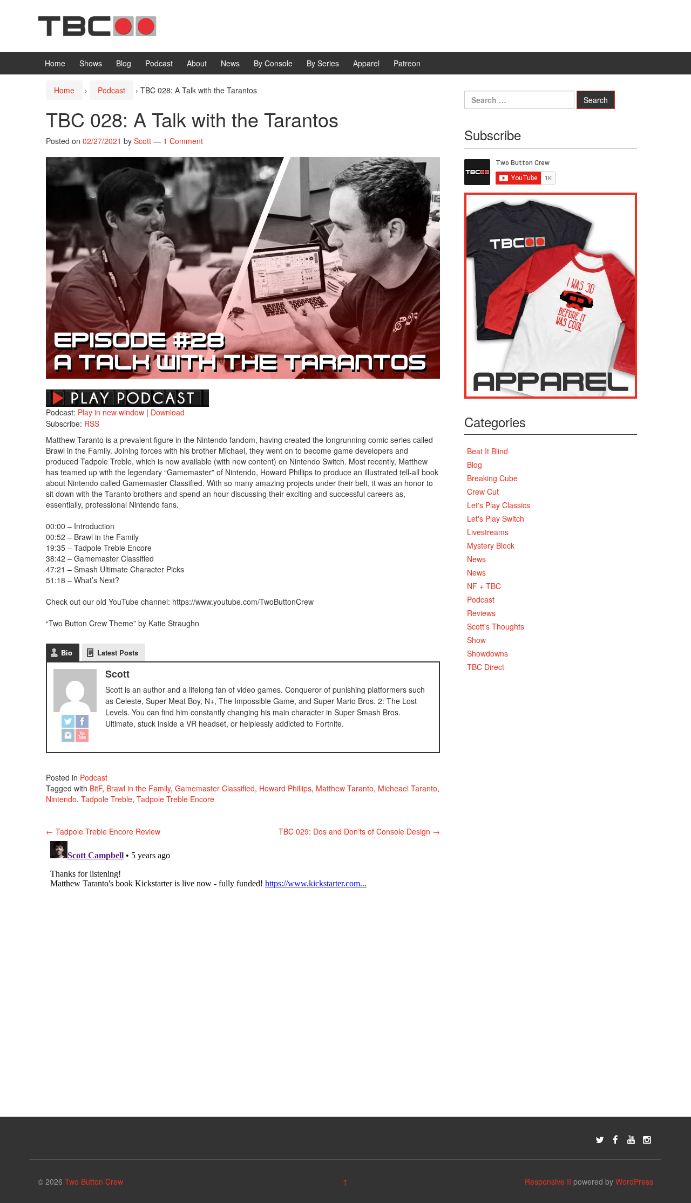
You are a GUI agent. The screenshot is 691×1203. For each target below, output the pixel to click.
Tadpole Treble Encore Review (103, 831)
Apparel (366, 63)
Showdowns (487, 653)
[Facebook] (82, 722)
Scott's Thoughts (495, 626)
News (230, 63)
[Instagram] (68, 736)
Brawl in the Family (138, 788)
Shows (90, 63)
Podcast (159, 63)
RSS (91, 423)
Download (168, 412)
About (197, 63)
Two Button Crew (94, 1181)
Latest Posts (117, 652)
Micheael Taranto (407, 788)
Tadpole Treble (106, 799)
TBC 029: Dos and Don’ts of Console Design (359, 831)
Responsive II (548, 1181)
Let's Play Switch (495, 518)
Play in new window (111, 412)
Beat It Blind (487, 451)
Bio (66, 652)
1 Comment (183, 140)
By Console (273, 63)
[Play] (127, 396)
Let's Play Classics (498, 505)
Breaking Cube (492, 478)
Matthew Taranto (345, 788)
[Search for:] (519, 100)
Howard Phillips (285, 788)
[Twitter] (68, 722)
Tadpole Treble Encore (175, 799)
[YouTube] (82, 736)
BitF (96, 788)
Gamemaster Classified (215, 788)
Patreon (407, 63)
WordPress (634, 1181)
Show (476, 639)
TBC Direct (485, 666)
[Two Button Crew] (97, 24)
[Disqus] (243, 971)
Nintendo (61, 799)
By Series (323, 63)
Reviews (481, 612)
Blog (123, 63)
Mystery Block (490, 545)
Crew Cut (483, 491)
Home (55, 63)
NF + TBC (484, 585)
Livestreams (488, 532)
